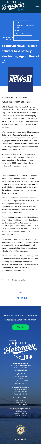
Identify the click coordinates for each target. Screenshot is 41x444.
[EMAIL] (25, 298)
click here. (23, 280)
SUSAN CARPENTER (12, 97)
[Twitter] (22, 439)
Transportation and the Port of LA (26, 38)
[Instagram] (25, 439)
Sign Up (20, 327)
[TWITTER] (18, 298)
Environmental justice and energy (24, 26)
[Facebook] (15, 439)
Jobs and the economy (23, 33)
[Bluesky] (19, 439)
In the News (19, 30)
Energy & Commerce (22, 22)
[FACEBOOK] (15, 298)
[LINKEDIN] (22, 298)
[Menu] (37, 6)
